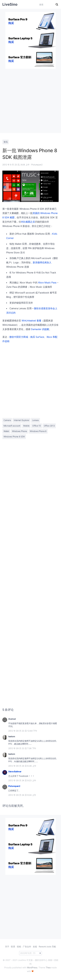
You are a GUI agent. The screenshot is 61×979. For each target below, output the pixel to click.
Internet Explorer (21, 420)
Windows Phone (19, 431)
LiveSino (9, 4)
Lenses (35, 420)
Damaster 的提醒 (40, 329)
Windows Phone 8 (38, 431)
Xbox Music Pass (47, 282)
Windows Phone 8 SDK (14, 436)
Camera (7, 420)
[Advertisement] (30, 99)
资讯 (6, 142)
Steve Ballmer (14, 771)
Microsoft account (12, 425)
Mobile (26, 425)
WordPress (32, 967)
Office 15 (36, 425)
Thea (48, 967)
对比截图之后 (28, 221)
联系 (13, 946)
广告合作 (27, 946)
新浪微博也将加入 (42, 262)
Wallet (6, 431)
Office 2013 (49, 425)
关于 (7, 946)
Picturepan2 (14, 786)
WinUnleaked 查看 (31, 320)
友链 (35, 946)
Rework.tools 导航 (47, 946)
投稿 (19, 946)
